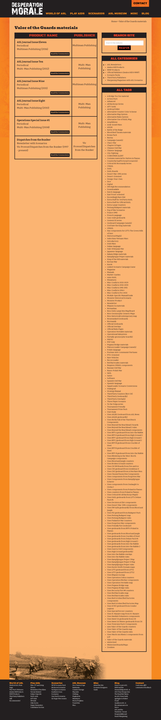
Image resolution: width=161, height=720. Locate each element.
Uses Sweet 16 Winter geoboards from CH (124, 622)
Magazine (111, 270)
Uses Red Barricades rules (118, 596)
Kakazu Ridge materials (117, 254)
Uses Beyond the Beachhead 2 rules (122, 427)
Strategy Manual (114, 391)
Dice (109, 182)
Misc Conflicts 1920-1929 (117, 283)
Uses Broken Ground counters (120, 464)
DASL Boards (112, 171)
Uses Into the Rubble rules (118, 557)
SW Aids (33, 701)
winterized (111, 642)
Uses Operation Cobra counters (120, 578)
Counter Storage (78, 690)
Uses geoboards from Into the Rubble (123, 544)
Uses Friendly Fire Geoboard (119, 526)
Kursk (109, 264)
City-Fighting (112, 153)
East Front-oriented (115, 195)
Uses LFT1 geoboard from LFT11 (120, 570)
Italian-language (114, 246)
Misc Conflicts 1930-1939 (117, 285)
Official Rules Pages (115, 329)
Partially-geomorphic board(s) (120, 337)
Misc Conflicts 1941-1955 (117, 288)
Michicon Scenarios (58, 687)
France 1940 (112, 213)
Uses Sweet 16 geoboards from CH (121, 619)
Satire (109, 376)
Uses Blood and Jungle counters (120, 461)
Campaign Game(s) (115, 140)
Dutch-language (113, 192)
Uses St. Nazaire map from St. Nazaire (123, 614)
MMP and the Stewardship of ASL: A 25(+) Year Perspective (122, 690)
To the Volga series (115, 404)
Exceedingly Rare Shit (116, 197)
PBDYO (110, 339)
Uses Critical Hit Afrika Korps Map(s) (122, 495)
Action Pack (112, 99)
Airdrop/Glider (113, 109)
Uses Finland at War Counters (119, 521)
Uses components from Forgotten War (123, 477)
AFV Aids (33, 699)
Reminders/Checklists (38, 690)
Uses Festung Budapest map (119, 515)
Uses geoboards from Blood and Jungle (123, 534)
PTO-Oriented (113, 355)
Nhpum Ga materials (116, 306)
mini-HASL (111, 277)
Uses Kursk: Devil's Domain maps (121, 567)
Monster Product (114, 301)
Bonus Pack (112, 135)
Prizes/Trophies (77, 701)
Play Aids (77, 13)
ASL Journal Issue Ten (30, 61)
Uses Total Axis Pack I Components (122, 624)
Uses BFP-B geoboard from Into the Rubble (125, 453)
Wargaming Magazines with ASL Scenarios (125, 80)
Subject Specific (36, 694)
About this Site (99, 685)
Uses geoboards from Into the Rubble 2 (123, 546)
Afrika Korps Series (115, 104)
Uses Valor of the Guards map (119, 629)
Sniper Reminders (36, 705)
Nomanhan (112, 308)
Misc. (74, 705)
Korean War (112, 262)
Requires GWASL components (120, 365)
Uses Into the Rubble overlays (119, 554)
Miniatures (111, 280)
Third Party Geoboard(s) (117, 396)
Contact (140, 3)
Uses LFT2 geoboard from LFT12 (120, 572)
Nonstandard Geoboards (117, 319)
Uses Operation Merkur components (123, 580)
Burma (110, 138)
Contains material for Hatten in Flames (123, 158)
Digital (110, 184)
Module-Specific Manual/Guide (120, 295)
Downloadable (113, 189)
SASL (109, 373)
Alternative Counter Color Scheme (122, 112)
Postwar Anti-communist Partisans (122, 352)
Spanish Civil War (114, 381)
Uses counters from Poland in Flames (123, 492)
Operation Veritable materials (119, 332)
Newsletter (112, 303)
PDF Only (111, 342)
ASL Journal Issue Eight (31, 100)
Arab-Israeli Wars (114, 125)
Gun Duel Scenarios (58, 696)
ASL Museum (117, 13)
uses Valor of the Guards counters (121, 627)
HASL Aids (34, 696)
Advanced (111, 101)
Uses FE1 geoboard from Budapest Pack (123, 513)
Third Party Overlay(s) (116, 399)
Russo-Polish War (114, 371)
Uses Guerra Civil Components (120, 549)
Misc (134, 13)
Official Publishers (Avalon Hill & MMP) (123, 72)
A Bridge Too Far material (118, 96)
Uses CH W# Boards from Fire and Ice (123, 466)
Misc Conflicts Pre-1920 (117, 293)
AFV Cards (111, 107)
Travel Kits (76, 703)
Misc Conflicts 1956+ (116, 290)
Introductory (112, 241)
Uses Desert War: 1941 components (122, 505)
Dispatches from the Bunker (34, 139)
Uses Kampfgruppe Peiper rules (120, 565)
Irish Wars (111, 244)
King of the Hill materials (117, 259)
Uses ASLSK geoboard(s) (117, 417)
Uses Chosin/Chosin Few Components (123, 474)
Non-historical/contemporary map (122, 316)
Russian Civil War (114, 368)
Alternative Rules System (117, 117)
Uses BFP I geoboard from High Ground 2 (124, 438)
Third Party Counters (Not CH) (120, 394)
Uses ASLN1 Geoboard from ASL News (123, 414)
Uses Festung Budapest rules (119, 518)
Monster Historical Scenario (119, 298)
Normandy (111, 321)
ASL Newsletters (114, 65)
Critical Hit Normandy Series (119, 163)
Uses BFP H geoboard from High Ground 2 (125, 435)
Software (111, 378)
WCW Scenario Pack (58, 685)
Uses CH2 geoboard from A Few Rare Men (124, 471)
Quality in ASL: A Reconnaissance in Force (121, 705)
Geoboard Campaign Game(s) (119, 223)
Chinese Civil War (114, 148)
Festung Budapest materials (118, 207)
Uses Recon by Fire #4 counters (120, 590)
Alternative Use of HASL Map (119, 119)
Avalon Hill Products (115, 67)
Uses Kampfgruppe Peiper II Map (121, 562)
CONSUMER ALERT (115, 156)
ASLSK (110, 127)
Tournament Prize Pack (117, 409)
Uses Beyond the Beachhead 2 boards (122, 425)
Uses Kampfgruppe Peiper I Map (120, 559)
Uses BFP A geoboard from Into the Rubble (125, 433)
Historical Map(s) (114, 236)
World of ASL (56, 13)
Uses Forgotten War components (121, 523)
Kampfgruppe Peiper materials (120, 257)
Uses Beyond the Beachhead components (124, 430)
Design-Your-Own (114, 179)
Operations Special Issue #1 (33, 120)
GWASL (110, 228)
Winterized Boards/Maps (117, 645)
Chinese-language (114, 151)
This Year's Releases (16, 690)
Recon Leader (113, 360)
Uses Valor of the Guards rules (120, 632)
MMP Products (113, 70)
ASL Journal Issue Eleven (32, 42)
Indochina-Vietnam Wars (117, 239)
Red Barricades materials (117, 363)
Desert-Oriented (114, 176)
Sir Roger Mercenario (59, 699)
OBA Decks (34, 703)
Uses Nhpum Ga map (116, 575)
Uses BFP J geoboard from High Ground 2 (124, 440)
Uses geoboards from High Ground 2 (122, 541)
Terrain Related (35, 692)
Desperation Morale (27, 9)
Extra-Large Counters (116, 205)
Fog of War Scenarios (116, 210)
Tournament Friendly (116, 407)
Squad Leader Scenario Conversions (122, 386)
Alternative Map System (117, 114)
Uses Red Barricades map (117, 593)
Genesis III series (114, 220)
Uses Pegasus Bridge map (118, 585)
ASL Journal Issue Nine (31, 81)
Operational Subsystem (117, 334)
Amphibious (112, 122)
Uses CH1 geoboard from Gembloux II (123, 469)
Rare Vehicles (113, 358)
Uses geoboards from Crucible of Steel (123, 536)
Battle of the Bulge (115, 130)
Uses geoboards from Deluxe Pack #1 (122, 539)
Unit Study (111, 412)
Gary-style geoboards (116, 218)
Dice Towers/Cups (78, 685)
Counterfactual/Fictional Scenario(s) (122, 161)
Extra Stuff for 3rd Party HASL (119, 200)
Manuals (110, 272)
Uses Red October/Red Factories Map (122, 603)
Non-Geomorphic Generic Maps (121, 314)
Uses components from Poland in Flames (124, 490)
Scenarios (96, 13)
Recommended (14, 701)
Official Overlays (114, 327)
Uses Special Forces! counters (120, 611)
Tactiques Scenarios (58, 690)
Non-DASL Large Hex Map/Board (121, 311)
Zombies (111, 647)
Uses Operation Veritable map (120, 583)
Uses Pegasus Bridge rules (118, 588)
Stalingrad (111, 389)
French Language (114, 215)
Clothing (75, 694)
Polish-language (114, 350)
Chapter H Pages (114, 145)
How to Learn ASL (121, 685)
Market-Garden (113, 275)
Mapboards (76, 696)
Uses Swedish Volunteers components (123, 616)
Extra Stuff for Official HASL (119, 202)
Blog (145, 13)
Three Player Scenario (116, 401)
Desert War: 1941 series (117, 174)
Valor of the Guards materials (119, 640)
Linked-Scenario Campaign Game (121, 267)
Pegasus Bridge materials (117, 345)
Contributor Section (37, 707)
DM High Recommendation (118, 187)
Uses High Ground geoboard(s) (120, 552)
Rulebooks (76, 687)
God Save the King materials (119, 226)
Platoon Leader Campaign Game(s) (121, 347)
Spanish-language (114, 383)
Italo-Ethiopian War (115, 249)
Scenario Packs (113, 75)
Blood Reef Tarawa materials (119, 132)
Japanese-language (115, 251)
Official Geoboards (115, 324)
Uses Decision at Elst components (121, 502)
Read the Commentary (60, 54)
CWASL (110, 166)
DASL (109, 169)
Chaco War (111, 143)
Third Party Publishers (116, 78)
